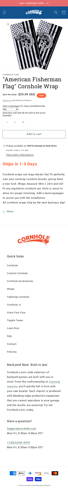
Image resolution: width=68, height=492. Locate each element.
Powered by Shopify (42, 485)
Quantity (7, 115)
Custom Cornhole (17, 273)
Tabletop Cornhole (18, 297)
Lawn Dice (13, 328)
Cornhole (12, 265)
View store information (20, 155)
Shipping (7, 100)
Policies (12, 351)
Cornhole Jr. (14, 304)
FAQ (9, 336)
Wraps (10, 289)
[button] (4, 12)
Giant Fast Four (16, 312)
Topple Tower (15, 320)
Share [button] (10, 211)
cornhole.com (29, 485)
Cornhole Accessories (20, 281)
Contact (11, 344)
